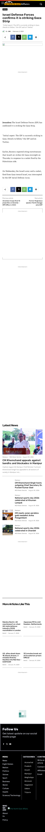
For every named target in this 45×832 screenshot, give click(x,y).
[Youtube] (10, 744)
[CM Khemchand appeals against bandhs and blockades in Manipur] (22, 441)
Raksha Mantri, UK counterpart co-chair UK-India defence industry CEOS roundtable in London (11, 626)
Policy (5, 820)
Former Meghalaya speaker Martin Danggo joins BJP (34, 203)
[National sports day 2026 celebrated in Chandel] (7, 530)
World (5, 9)
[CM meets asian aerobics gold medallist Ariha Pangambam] (7, 515)
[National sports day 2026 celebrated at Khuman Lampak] (7, 500)
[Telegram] (30, 37)
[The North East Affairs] (16, 3)
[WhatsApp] (24, 37)
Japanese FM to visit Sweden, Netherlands (33, 623)
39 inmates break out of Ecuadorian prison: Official (33, 655)
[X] (18, 37)
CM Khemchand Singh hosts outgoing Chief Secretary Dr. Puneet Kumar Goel (28, 485)
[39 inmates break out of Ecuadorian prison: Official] (33, 644)
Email (39, 774)
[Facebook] (12, 37)
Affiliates (41, 770)
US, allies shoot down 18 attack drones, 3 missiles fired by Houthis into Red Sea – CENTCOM (11, 657)
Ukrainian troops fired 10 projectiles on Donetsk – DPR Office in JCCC (11, 203)
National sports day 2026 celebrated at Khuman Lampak (27, 500)
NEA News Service (15, 457)
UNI (9, 31)
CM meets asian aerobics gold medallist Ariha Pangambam (27, 515)
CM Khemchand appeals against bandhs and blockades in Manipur (22, 462)
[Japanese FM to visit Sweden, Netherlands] (33, 613)
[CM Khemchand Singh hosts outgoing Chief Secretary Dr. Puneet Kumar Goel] (7, 485)
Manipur (5, 457)
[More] (36, 37)
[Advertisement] (22, 95)
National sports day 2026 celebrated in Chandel (27, 529)
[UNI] (4, 31)
